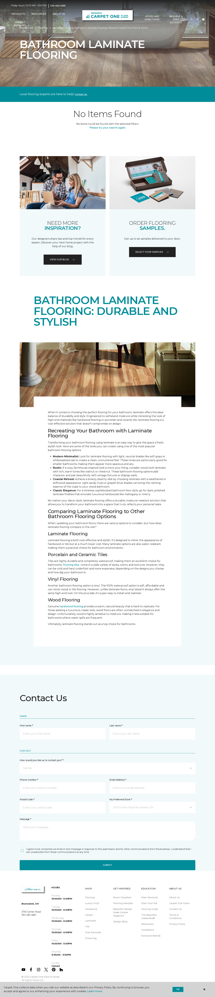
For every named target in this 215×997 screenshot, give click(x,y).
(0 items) (203, 19)
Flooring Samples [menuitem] (123, 903)
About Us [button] (59, 13)
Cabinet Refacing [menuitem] (20, 24)
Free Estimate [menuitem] (93, 932)
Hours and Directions (152, 18)
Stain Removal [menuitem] (149, 897)
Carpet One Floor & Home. (45, 976)
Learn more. (94, 991)
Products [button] (18, 13)
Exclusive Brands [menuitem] (151, 935)
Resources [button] (38, 13)
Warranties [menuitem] (147, 924)
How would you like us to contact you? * (41, 760)
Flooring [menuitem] (90, 897)
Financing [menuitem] (90, 938)
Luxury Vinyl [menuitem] (92, 903)
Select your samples (149, 251)
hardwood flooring (71, 606)
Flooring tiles (71, 564)
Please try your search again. (107, 127)
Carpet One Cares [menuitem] (179, 903)
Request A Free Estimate (176, 19)
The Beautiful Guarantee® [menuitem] (149, 917)
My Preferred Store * (120, 799)
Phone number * (29, 780)
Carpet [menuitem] (89, 915)
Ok (178, 989)
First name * (26, 725)
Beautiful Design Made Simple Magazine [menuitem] (122, 912)
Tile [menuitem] (87, 926)
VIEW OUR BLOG (59, 259)
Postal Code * (27, 799)
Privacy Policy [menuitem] (177, 924)
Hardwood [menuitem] (91, 909)
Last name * (115, 725)
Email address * (117, 780)
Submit (107, 865)
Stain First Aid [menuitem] (149, 903)
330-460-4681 (57, 5)
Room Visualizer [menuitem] (122, 897)
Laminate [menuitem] (90, 920)
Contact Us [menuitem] (175, 909)
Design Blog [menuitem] (120, 921)
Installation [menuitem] (147, 929)
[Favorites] (198, 19)
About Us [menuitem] (174, 897)
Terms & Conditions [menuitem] (175, 917)
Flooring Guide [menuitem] (149, 909)
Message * (25, 819)
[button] (192, 19)
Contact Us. (81, 94)
